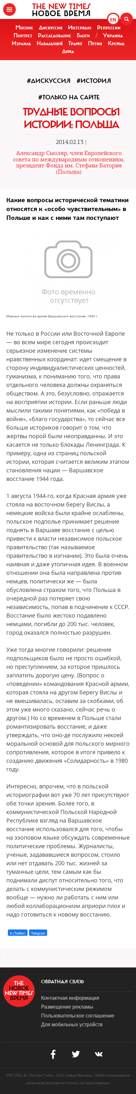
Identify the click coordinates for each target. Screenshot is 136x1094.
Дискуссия (50, 27)
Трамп (75, 43)
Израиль (21, 43)
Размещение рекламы (67, 1006)
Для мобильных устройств (72, 1024)
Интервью (79, 27)
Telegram (38, 932)
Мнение (24, 27)
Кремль (116, 43)
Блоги (83, 35)
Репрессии (109, 27)
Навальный (50, 43)
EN (113, 19)
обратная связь (62, 982)
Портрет (23, 35)
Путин (95, 43)
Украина (113, 35)
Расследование (54, 35)
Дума (68, 51)
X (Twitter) (18, 932)
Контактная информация (70, 997)
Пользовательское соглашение (77, 1015)
